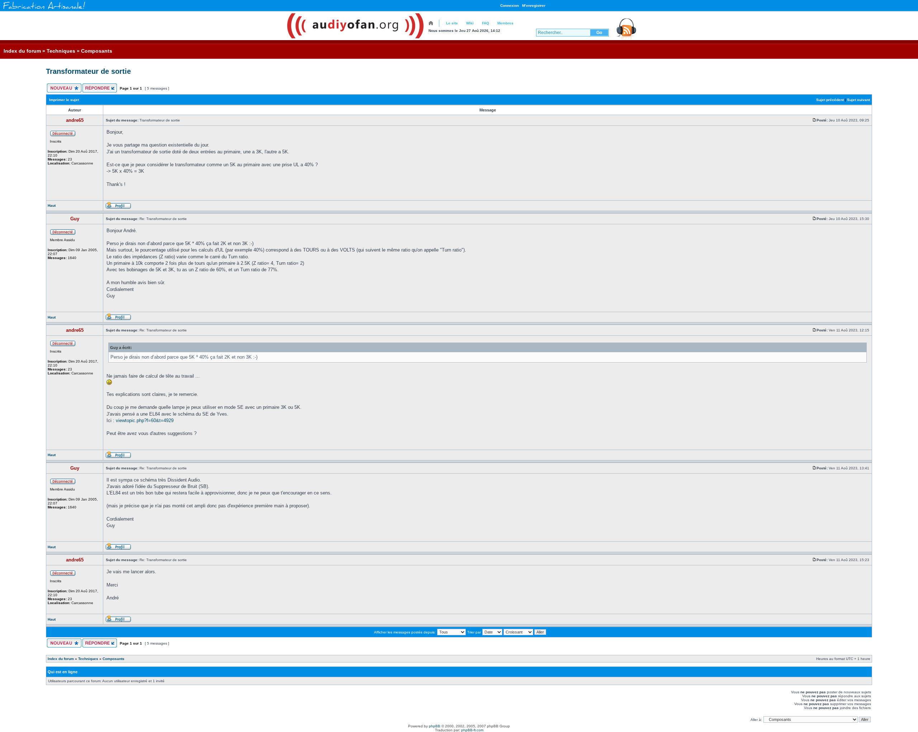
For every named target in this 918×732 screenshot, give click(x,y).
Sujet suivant (858, 100)
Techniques (61, 51)
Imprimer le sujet (64, 100)
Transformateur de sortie (88, 71)
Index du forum (22, 51)
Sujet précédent (830, 100)
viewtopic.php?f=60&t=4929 (145, 420)
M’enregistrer (533, 6)
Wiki (470, 23)
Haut (52, 205)
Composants (96, 51)
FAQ (485, 23)
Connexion (509, 6)
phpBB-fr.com (472, 730)
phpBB (434, 726)
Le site (452, 23)
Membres (505, 23)
